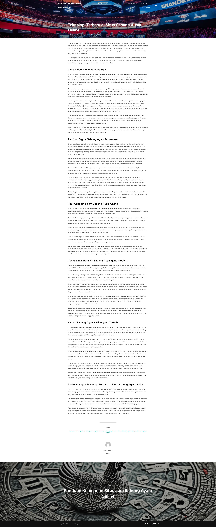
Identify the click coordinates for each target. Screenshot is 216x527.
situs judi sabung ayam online (126, 431)
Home (94, 4)
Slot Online (134, 4)
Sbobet (126, 4)
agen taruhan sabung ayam (76, 431)
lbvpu (72, 35)
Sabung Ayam (117, 4)
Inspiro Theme (147, 524)
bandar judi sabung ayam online (94, 431)
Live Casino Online (104, 4)
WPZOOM (156, 524)
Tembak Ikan (145, 4)
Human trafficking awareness (69, 5)
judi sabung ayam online (110, 431)
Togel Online (146, 7)
